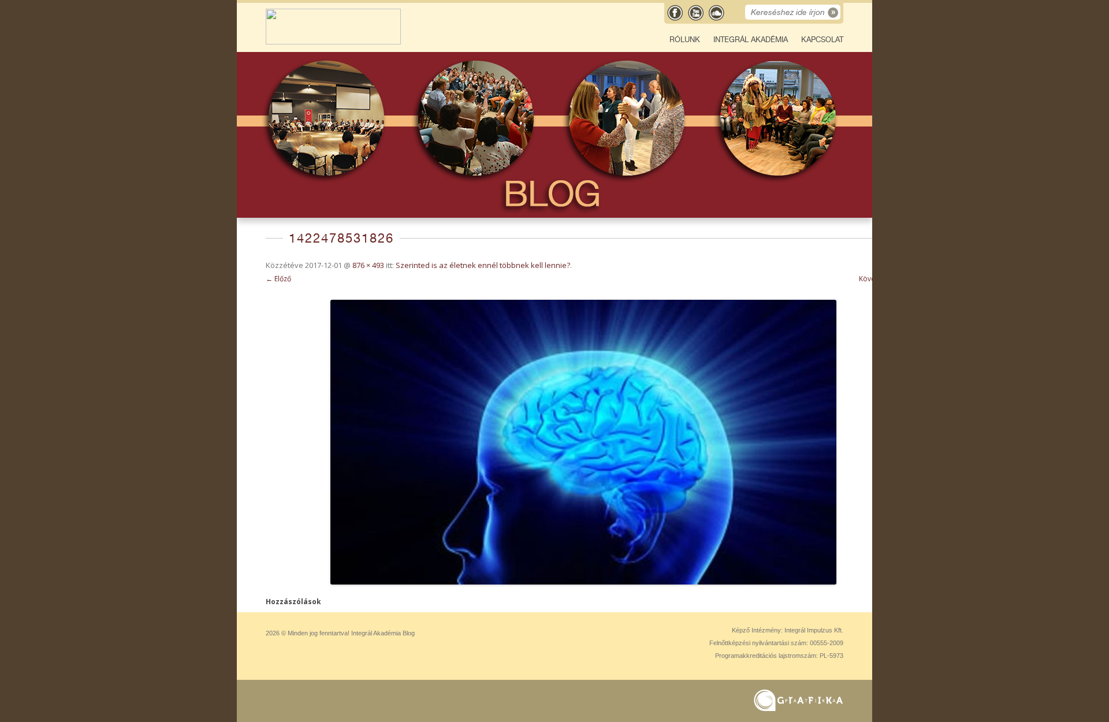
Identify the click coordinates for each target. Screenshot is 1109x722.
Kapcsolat (822, 39)
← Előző (278, 279)
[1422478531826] (583, 442)
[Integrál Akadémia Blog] (333, 42)
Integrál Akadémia (750, 39)
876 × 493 (368, 265)
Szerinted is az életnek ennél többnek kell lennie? (483, 265)
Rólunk (684, 39)
